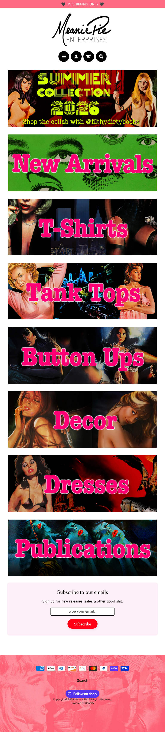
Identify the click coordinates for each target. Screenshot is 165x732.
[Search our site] (101, 56)
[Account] (76, 56)
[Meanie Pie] (82, 30)
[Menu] (63, 56)
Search (82, 680)
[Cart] (88, 56)
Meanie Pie (81, 699)
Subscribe (82, 624)
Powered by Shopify (82, 703)
